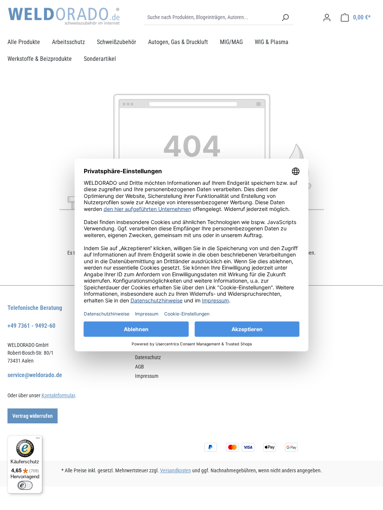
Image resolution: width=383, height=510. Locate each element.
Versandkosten (175, 470)
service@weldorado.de (34, 375)
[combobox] (210, 17)
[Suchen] (285, 17)
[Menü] (37, 439)
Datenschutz (148, 357)
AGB (139, 367)
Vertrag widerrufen (32, 416)
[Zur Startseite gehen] (63, 16)
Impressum (147, 376)
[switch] (25, 485)
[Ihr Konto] (327, 17)
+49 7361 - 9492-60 (31, 325)
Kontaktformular (58, 395)
